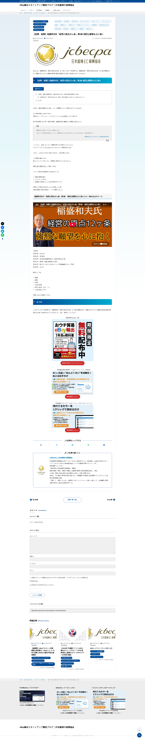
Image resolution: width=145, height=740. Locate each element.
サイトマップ (66, 10)
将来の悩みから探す (38, 29)
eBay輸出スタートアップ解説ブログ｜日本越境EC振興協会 (47, 5)
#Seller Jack (75, 21)
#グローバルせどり (85, 21)
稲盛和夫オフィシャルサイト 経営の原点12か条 (96, 136)
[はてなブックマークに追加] (72, 445)
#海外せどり (72, 25)
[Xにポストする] (41, 445)
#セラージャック (96, 21)
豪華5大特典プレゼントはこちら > (72, 363)
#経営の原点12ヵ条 (104, 25)
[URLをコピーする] (104, 445)
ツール (30, 10)
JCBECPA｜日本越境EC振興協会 (61, 457)
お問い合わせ (56, 10)
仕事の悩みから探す (38, 27)
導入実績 (39, 10)
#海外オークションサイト (83, 25)
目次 (38, 88)
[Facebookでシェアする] (57, 445)
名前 (32, 556)
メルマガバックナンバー (39, 24)
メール (32, 563)
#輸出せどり (89, 28)
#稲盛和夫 (94, 25)
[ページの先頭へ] (139, 735)
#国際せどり (63, 25)
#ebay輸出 (66, 21)
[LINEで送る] (88, 445)
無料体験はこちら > (72, 396)
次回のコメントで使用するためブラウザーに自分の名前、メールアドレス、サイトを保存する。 (60, 577)
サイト (32, 570)
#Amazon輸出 (58, 21)
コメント (33, 536)
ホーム (23, 10)
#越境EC (82, 28)
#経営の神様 (58, 28)
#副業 (56, 25)
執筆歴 (47, 10)
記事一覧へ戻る (72, 499)
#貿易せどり (74, 28)
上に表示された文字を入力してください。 (42, 585)
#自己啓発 (66, 28)
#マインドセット (106, 21)
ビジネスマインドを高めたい (40, 21)
